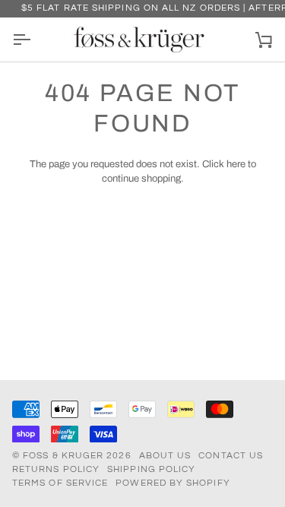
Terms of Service (60, 483)
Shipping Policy (151, 469)
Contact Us (230, 456)
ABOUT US (165, 456)
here (235, 164)
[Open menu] (35, 39)
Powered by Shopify (173, 483)
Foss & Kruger (64, 456)
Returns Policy (56, 469)
